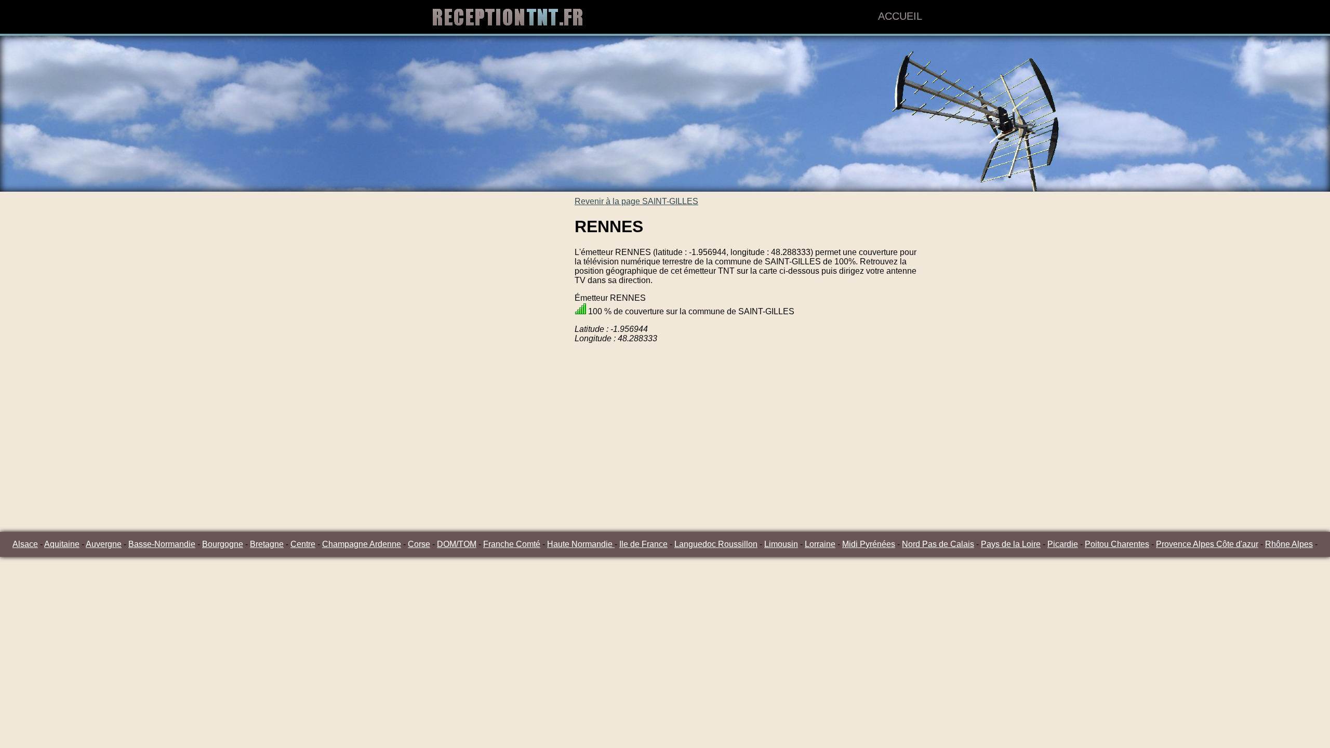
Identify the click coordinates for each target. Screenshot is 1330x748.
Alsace (25, 544)
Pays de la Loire (1011, 544)
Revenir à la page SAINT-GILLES (636, 201)
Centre (302, 544)
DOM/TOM (456, 544)
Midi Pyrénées (868, 544)
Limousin (781, 544)
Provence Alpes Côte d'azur (1207, 544)
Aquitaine (61, 544)
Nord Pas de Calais (938, 544)
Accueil (900, 16)
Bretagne (267, 544)
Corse (419, 544)
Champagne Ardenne (361, 544)
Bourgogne (222, 544)
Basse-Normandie (161, 544)
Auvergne (104, 544)
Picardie (1062, 544)
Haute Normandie (581, 544)
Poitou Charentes (1117, 544)
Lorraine (820, 544)
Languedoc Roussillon (715, 544)
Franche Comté (511, 544)
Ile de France (643, 544)
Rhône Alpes (1289, 544)
